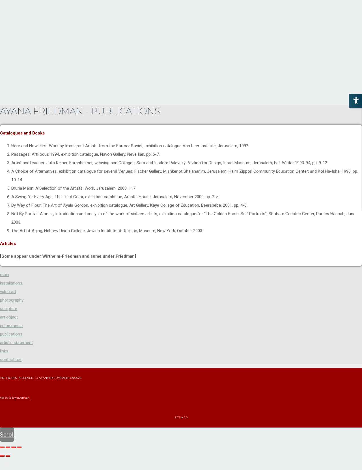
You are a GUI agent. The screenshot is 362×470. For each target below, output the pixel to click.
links (4, 351)
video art (8, 291)
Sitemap (181, 417)
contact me (10, 359)
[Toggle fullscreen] (13, 447)
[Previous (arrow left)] (2, 456)
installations (11, 283)
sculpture (8, 308)
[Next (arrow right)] (8, 456)
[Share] (8, 447)
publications (11, 334)
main (4, 274)
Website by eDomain (15, 398)
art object (9, 317)
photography (11, 300)
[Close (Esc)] (2, 447)
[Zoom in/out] (19, 447)
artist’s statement (16, 342)
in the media (11, 325)
